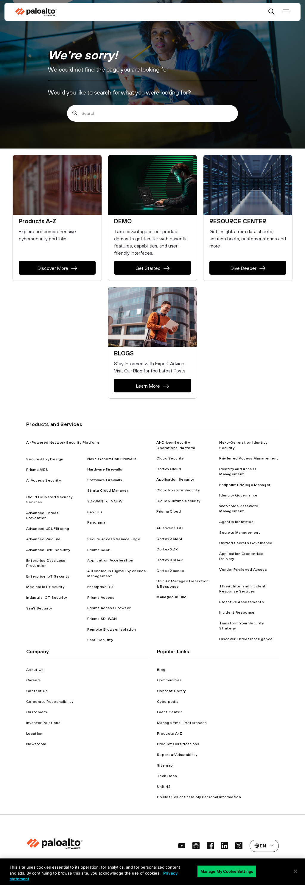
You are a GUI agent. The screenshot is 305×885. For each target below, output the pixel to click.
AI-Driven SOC (169, 528)
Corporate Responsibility (49, 701)
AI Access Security (43, 480)
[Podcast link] (196, 845)
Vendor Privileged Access (243, 569)
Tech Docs (167, 775)
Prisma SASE (99, 549)
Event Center (169, 712)
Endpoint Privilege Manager (244, 484)
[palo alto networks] (36, 12)
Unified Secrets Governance (245, 543)
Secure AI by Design (44, 459)
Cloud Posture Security (178, 490)
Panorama (96, 522)
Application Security (175, 479)
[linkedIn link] (224, 845)
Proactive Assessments (241, 602)
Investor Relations (43, 722)
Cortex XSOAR (169, 560)
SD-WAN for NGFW (105, 501)
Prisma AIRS (37, 469)
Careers (33, 680)
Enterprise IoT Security (47, 576)
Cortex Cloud (168, 469)
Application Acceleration (110, 560)
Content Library (171, 690)
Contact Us (37, 690)
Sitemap (165, 765)
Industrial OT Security (46, 597)
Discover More (53, 268)
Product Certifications (178, 744)
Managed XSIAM (171, 597)
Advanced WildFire (43, 539)
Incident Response (236, 612)
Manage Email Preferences (182, 722)
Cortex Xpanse (170, 570)
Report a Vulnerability (177, 754)
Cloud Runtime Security (178, 501)
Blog (161, 669)
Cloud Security (169, 458)
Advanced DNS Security (48, 549)
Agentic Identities (236, 521)
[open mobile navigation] (286, 12)
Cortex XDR (167, 549)
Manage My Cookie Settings (226, 871)
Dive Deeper (243, 268)
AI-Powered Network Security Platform (62, 442)
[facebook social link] (210, 845)
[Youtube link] (181, 845)
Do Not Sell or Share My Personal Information (199, 797)
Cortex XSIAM (169, 538)
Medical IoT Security (45, 586)
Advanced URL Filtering (47, 528)
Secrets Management (239, 532)
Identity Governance (238, 495)
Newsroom (36, 744)
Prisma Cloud (168, 511)
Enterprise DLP (101, 586)
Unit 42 (163, 786)
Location (34, 733)
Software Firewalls (104, 480)
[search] (271, 12)
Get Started (148, 268)
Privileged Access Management (248, 458)
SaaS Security (39, 608)
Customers (36, 712)
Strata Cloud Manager (107, 490)
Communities (169, 680)
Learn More (148, 386)
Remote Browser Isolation (111, 629)
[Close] (295, 871)
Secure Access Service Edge (113, 539)
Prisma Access (100, 597)
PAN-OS (94, 512)
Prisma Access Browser (109, 608)
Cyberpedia (167, 701)
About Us (35, 669)
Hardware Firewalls (104, 469)
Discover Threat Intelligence (246, 639)
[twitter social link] (238, 845)
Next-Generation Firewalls (112, 459)
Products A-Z (169, 733)
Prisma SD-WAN (102, 618)
